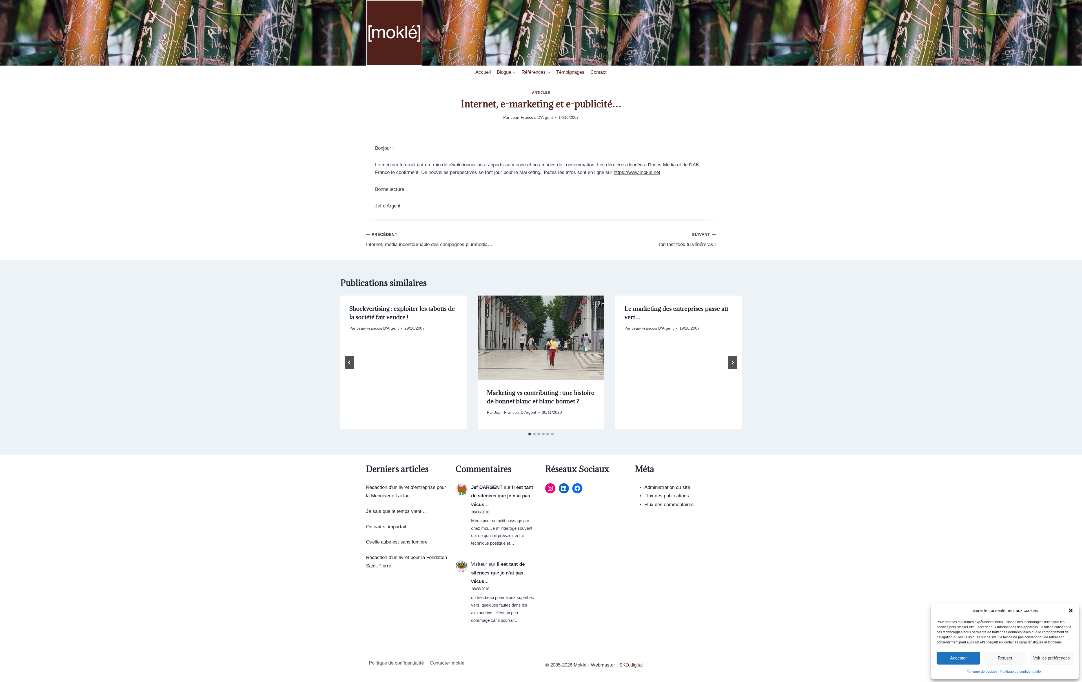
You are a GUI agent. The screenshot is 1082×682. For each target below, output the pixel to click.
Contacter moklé (447, 663)
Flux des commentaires (669, 504)
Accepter (958, 658)
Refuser (1005, 658)
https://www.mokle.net (637, 172)
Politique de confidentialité (1020, 672)
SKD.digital (631, 665)
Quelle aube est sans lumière (396, 542)
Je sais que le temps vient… (396, 511)
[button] (1071, 610)
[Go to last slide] (349, 362)
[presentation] (541, 338)
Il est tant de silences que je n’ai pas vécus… (502, 496)
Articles (541, 93)
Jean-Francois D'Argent (532, 117)
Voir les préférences (1051, 658)
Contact (598, 72)
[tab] (529, 434)
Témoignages (570, 72)
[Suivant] (732, 362)
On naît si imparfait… (388, 526)
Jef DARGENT (486, 487)
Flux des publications (666, 495)
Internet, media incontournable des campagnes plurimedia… (429, 239)
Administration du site (667, 487)
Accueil (483, 72)
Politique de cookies (981, 672)
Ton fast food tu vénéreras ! (687, 239)
